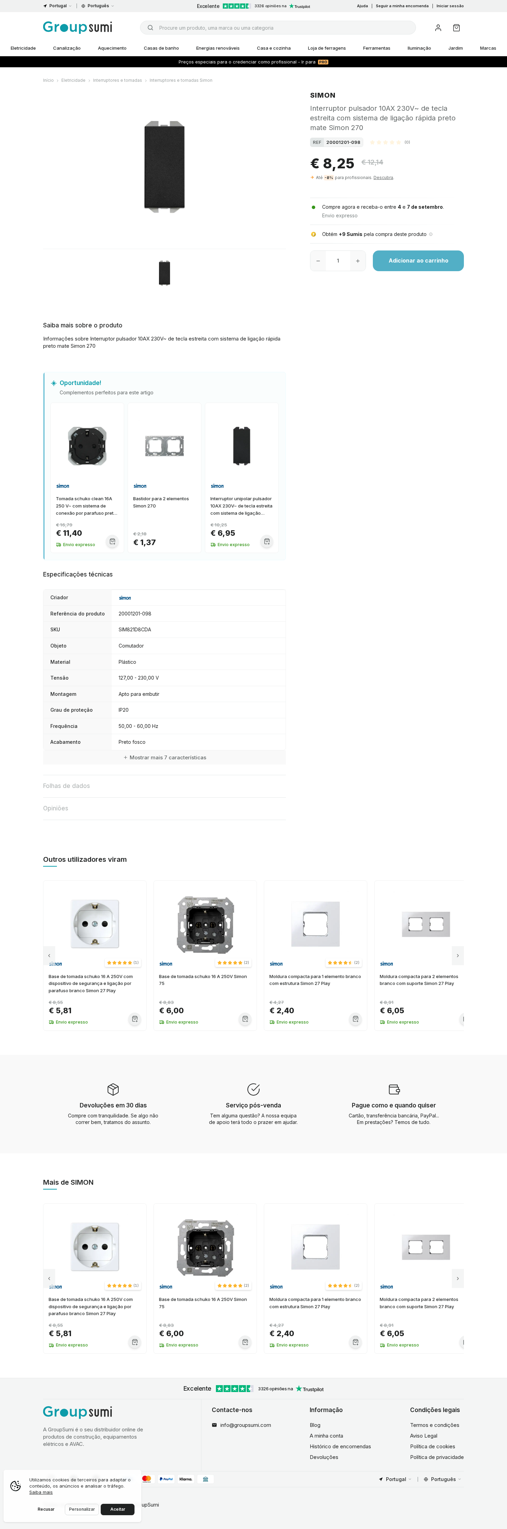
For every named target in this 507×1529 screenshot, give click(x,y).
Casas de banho (161, 48)
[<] (49, 955)
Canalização (67, 48)
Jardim (455, 48)
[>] (458, 955)
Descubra (383, 177)
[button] (390, 142)
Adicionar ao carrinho (418, 260)
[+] (358, 261)
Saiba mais (41, 1492)
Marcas (488, 48)
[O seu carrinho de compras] (456, 27)
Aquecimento (112, 48)
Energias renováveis (218, 48)
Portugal (58, 5)
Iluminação (419, 48)
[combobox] (278, 28)
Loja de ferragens (327, 48)
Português (98, 5)
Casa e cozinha (274, 48)
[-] (318, 261)
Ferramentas (376, 48)
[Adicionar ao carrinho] (112, 541)
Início (48, 80)
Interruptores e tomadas (117, 80)
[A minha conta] (438, 27)
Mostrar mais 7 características (168, 757)
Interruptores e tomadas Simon (181, 80)
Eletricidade (23, 48)
